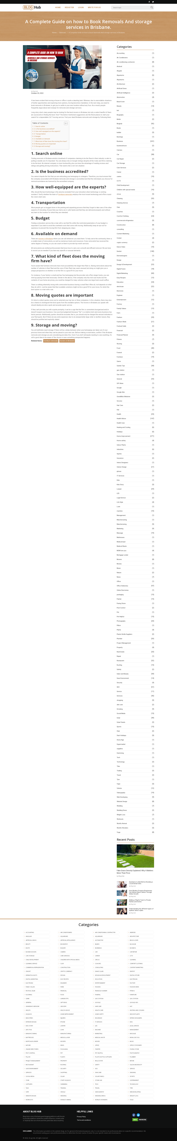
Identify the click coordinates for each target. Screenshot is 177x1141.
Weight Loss (121, 815)
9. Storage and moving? (42, 146)
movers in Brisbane (67, 341)
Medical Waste (122, 546)
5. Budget (37, 136)
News (119, 577)
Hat (118, 410)
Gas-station (121, 374)
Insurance (120, 458)
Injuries (119, 454)
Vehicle (119, 788)
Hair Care (120, 405)
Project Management (124, 643)
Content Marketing (123, 234)
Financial (120, 330)
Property (120, 647)
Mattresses (120, 537)
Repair (119, 656)
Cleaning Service (122, 203)
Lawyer (119, 489)
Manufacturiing (122, 520)
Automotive (121, 97)
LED (118, 493)
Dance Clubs (121, 247)
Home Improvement (123, 436)
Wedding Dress (122, 810)
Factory (119, 304)
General (119, 379)
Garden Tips (121, 366)
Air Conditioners (122, 58)
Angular (119, 71)
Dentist (119, 251)
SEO (118, 687)
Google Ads (121, 392)
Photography (121, 621)
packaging (120, 595)
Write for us (94, 7)
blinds (119, 119)
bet (118, 110)
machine (120, 511)
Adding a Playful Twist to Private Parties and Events (140, 901)
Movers (119, 559)
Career (119, 172)
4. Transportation (40, 134)
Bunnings (120, 137)
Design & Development (124, 264)
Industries (120, 449)
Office (119, 581)
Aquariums (120, 75)
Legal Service (121, 498)
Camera (119, 150)
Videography (121, 793)
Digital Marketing (122, 273)
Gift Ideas (120, 383)
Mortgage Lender (122, 555)
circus (119, 194)
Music (119, 568)
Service (119, 691)
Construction (121, 225)
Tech (118, 757)
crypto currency (122, 242)
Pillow (119, 625)
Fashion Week (121, 322)
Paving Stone (121, 603)
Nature (119, 573)
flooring (119, 344)
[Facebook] (149, 2)
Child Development (123, 185)
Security (119, 683)
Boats (119, 128)
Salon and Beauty (122, 674)
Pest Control (121, 608)
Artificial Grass (122, 88)
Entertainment (121, 300)
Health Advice (121, 418)
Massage (120, 533)
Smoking (120, 709)
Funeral (119, 352)
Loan (118, 506)
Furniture (120, 357)
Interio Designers (122, 462)
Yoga (118, 832)
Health (119, 414)
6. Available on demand (42, 139)
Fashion (119, 317)
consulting (120, 229)
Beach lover (121, 102)
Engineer (120, 295)
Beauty (119, 106)
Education (120, 282)
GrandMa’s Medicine (123, 396)
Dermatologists (122, 256)
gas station (120, 370)
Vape (118, 784)
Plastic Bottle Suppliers (124, 634)
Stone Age (120, 740)
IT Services (120, 476)
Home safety (121, 440)
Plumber (119, 639)
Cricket (119, 238)
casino (119, 176)
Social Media (121, 713)
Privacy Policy (81, 1116)
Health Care (121, 423)
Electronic (120, 291)
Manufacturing (122, 524)
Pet (118, 612)
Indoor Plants (121, 445)
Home (58, 7)
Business (120, 141)
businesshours (122, 146)
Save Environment (123, 678)
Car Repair (120, 159)
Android (119, 66)
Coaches (120, 212)
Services (120, 696)
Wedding (120, 806)
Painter (119, 599)
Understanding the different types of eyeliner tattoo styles (141, 909)
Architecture (121, 84)
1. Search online (39, 126)
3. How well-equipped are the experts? (47, 131)
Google (119, 388)
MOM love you (121, 551)
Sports (119, 727)
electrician (120, 286)
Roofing (119, 665)
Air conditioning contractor (126, 62)
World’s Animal (122, 823)
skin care (120, 705)
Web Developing (122, 797)
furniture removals (51, 341)
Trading (119, 771)
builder (119, 132)
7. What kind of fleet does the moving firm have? (50, 141)
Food (118, 348)
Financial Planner (122, 335)
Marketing (120, 529)
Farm (118, 313)
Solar (118, 718)
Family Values (121, 308)
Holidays (120, 432)
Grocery (119, 401)
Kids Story (120, 484)
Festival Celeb (121, 326)
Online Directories (123, 590)
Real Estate (120, 652)
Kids (118, 480)
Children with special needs (126, 190)
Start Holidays (121, 735)
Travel (119, 775)
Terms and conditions (84, 1120)
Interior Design (122, 467)
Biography (120, 115)
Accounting (120, 53)
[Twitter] (153, 2)
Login (81, 7)
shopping (120, 700)
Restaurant (120, 661)
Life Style (120, 502)
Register (69, 7)
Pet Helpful (120, 617)
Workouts (120, 819)
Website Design (122, 801)
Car (118, 154)
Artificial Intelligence (123, 93)
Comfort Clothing (123, 216)
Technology (121, 762)
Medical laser (121, 542)
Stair (118, 731)
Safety (119, 669)
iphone (119, 471)
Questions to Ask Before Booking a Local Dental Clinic (141, 882)
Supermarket (121, 744)
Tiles (118, 766)
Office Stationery (122, 586)
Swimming (120, 753)
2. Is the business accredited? (44, 129)
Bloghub (119, 124)
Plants (119, 630)
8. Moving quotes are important (45, 144)
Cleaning (120, 198)
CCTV (119, 181)
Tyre (118, 779)
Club (118, 207)
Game (119, 361)
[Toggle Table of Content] (64, 123)
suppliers (120, 749)
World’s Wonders (122, 828)
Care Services (121, 168)
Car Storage (121, 163)
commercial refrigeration (125, 220)
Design (119, 260)
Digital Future (121, 269)
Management (121, 515)
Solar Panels (121, 722)
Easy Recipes (121, 278)
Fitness (119, 339)
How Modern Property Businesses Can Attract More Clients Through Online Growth (140, 892)
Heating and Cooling (123, 427)
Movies (119, 564)
